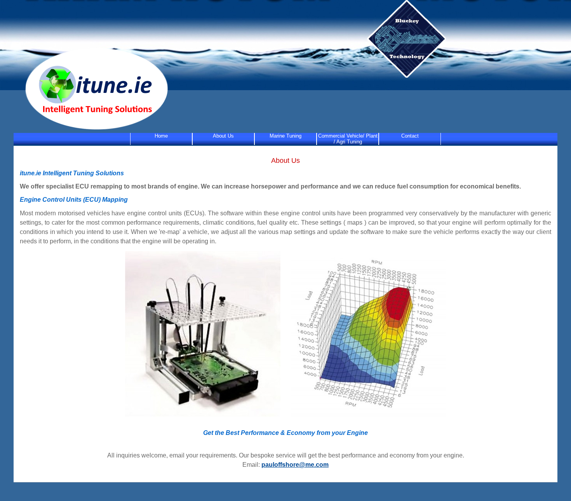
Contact (410, 136)
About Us (223, 136)
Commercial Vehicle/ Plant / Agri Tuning (348, 139)
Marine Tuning (285, 136)
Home (161, 136)
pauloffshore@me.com (295, 464)
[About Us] (92, 129)
